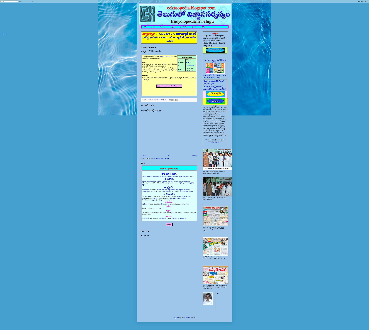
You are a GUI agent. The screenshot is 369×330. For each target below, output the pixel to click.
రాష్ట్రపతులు (173, 198)
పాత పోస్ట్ (194, 155)
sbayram (175, 317)
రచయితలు (153, 181)
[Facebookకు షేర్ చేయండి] (176, 100)
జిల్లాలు (184, 196)
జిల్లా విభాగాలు (171, 181)
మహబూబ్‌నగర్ (190, 65)
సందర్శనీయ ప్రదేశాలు (167, 176)
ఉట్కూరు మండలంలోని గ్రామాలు (172, 86)
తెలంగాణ (162, 27)
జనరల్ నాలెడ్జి (145, 218)
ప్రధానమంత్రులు (146, 200)
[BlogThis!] (172, 100)
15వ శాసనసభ (220, 89)
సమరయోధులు (146, 181)
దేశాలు (162, 204)
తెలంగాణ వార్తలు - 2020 (212, 78)
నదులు (175, 176)
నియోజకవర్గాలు (157, 176)
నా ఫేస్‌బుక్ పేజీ (215, 142)
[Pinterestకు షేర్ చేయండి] (177, 100)
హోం (145, 27)
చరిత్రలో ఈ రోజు (182, 218)
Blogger (188, 317)
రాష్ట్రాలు (179, 196)
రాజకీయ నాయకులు (162, 181)
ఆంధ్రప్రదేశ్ (172, 27)
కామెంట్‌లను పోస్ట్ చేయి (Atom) (162, 158)
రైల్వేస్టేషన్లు (191, 183)
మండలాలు (149, 176)
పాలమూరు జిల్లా (168, 173)
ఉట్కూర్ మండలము (165, 56)
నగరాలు (188, 196)
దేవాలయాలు (186, 176)
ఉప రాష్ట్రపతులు (181, 198)
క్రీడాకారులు (166, 200)
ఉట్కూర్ (188, 62)
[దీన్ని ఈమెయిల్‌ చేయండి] (170, 100)
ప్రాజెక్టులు (179, 176)
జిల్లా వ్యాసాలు (179, 181)
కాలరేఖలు (174, 218)
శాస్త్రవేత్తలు (144, 204)
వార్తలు (143, 184)
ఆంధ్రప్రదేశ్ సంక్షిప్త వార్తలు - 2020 (214, 75)
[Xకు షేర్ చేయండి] (174, 100)
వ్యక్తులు (144, 176)
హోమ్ (168, 155)
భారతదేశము (183, 27)
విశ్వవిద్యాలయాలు (183, 183)
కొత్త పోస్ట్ (144, 155)
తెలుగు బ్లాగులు (163, 218)
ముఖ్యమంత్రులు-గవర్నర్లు (156, 200)
